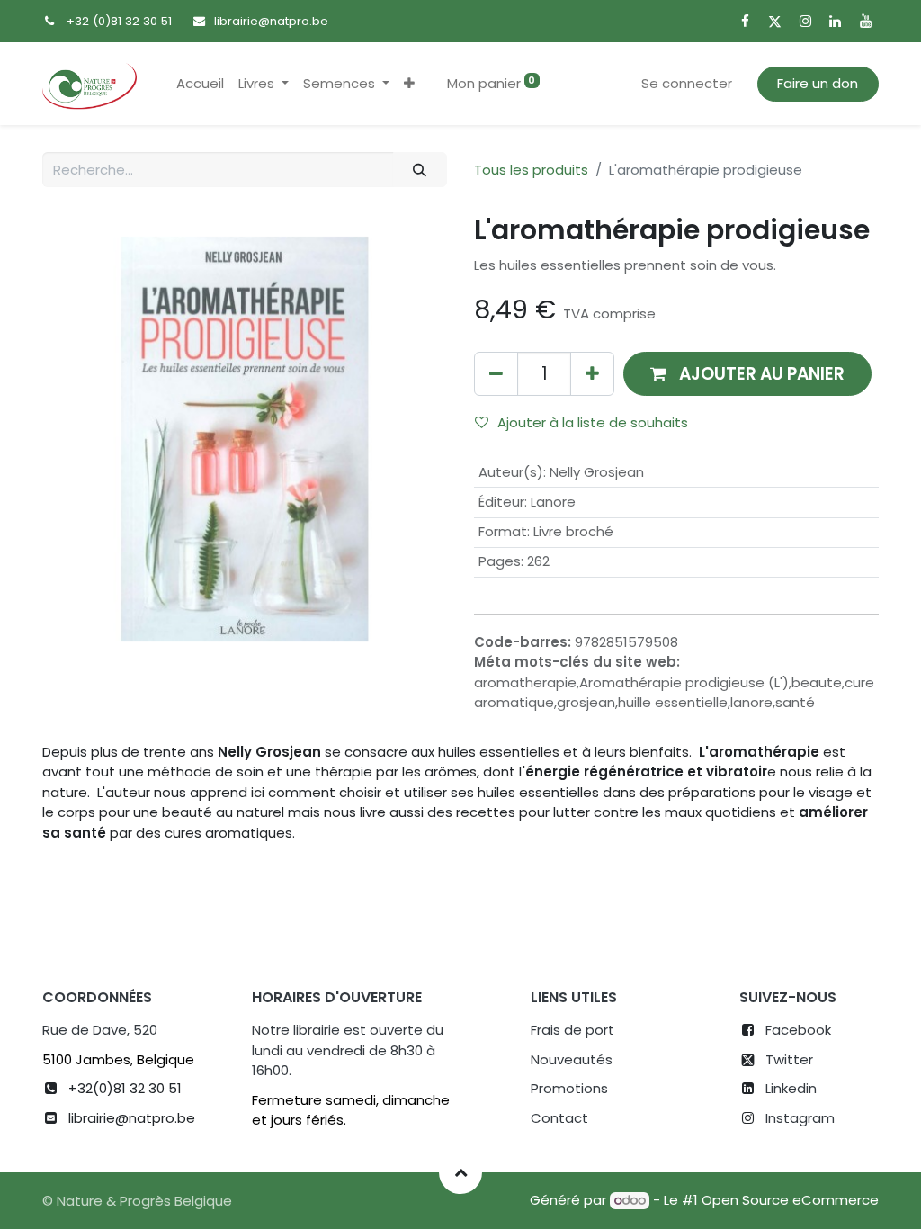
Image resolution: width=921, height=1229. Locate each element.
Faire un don (817, 83)
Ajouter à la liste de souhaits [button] (592, 422)
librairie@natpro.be (271, 21)
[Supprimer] (496, 374)
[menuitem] (200, 84)
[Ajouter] (592, 374)
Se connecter (686, 83)
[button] (409, 84)
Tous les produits (531, 169)
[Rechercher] (420, 169)
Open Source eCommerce (790, 1199)
